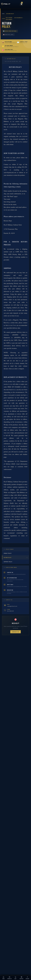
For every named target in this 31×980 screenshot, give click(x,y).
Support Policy (8, 561)
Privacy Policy (8, 553)
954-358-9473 (10, 611)
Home (3, 13)
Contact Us (15, 631)
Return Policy (7, 557)
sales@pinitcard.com (12, 606)
